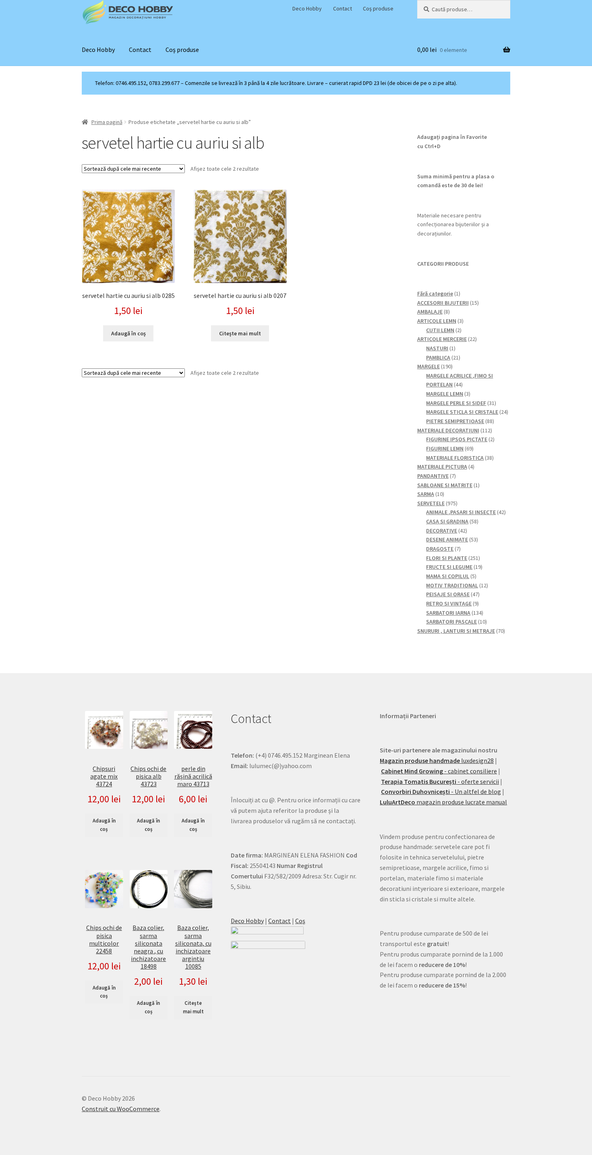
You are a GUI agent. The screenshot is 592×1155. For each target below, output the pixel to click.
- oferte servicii (440, 781)
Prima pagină (106, 122)
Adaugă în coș (104, 825)
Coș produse (378, 8)
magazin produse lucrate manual (443, 802)
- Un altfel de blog (441, 791)
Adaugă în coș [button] (128, 333)
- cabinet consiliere (439, 771)
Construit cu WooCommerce (120, 1109)
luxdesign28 (437, 760)
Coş (300, 921)
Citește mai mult (240, 333)
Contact (342, 8)
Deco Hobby (307, 8)
